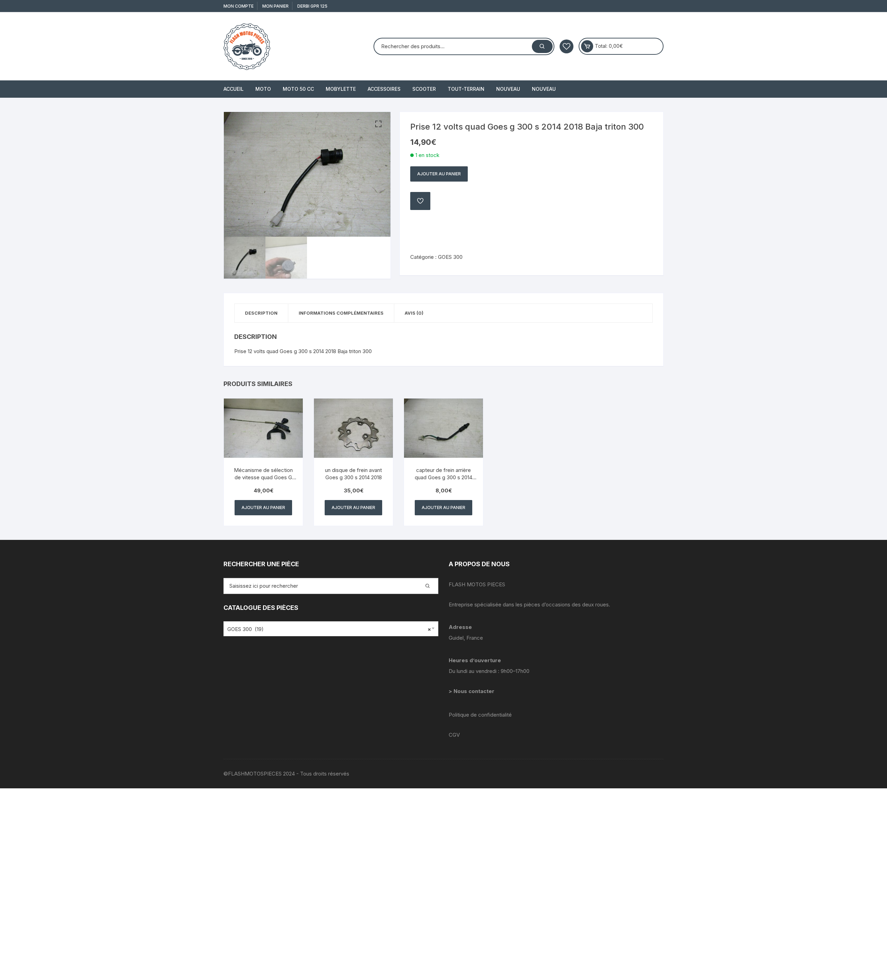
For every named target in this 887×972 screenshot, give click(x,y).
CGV (454, 735)
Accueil (233, 89)
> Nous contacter (472, 691)
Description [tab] (261, 313)
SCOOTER (424, 89)
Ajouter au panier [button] (263, 507)
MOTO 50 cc (298, 89)
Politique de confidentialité (480, 714)
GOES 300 (450, 257)
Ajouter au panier (439, 173)
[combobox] (330, 628)
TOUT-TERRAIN (466, 89)
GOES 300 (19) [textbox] (329, 629)
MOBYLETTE (341, 89)
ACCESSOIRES (384, 89)
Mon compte (238, 6)
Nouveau (508, 89)
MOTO (263, 89)
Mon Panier (275, 6)
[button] (378, 124)
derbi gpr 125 (312, 6)
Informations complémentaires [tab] (341, 313)
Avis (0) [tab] (414, 313)
